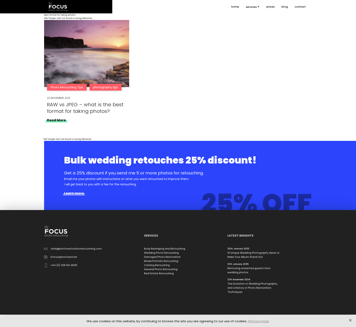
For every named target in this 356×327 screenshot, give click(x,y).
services (251, 7)
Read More (56, 120)
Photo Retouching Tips (67, 87)
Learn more (74, 193)
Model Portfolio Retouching (161, 261)
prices (270, 7)
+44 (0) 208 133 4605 (63, 265)
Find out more (258, 321)
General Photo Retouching (161, 269)
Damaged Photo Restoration (162, 257)
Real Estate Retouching (159, 273)
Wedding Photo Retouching (161, 253)
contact (300, 7)
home (235, 7)
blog (284, 7)
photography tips (105, 87)
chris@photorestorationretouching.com (76, 248)
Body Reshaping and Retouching (164, 248)
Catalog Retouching (157, 265)
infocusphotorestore (63, 257)
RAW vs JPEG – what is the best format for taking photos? (85, 107)
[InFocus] (58, 7)
